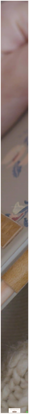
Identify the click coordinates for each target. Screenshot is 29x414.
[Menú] (1, 2)
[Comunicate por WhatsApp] (27, 412)
